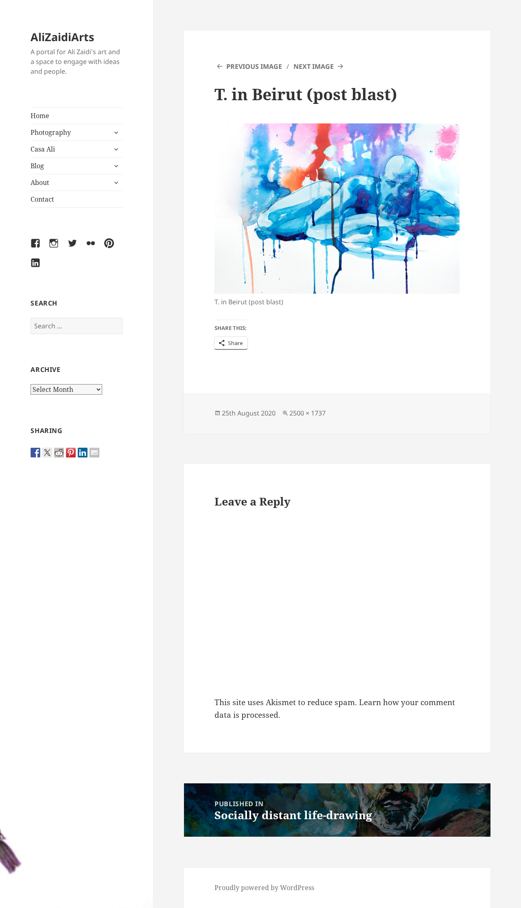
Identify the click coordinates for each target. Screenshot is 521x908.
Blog (37, 165)
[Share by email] (94, 452)
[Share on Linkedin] (83, 452)
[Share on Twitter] (47, 452)
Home (40, 115)
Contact (42, 199)
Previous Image (254, 66)
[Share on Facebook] (35, 452)
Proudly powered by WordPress (264, 887)
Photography (51, 132)
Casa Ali (43, 149)
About (40, 182)
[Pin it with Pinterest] (71, 452)
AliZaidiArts (62, 36)
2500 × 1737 (307, 413)
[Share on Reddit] (59, 452)
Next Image (313, 66)
